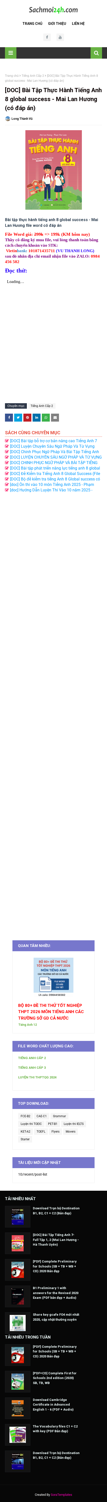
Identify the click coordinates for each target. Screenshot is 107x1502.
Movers (70, 1131)
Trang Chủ (32, 24)
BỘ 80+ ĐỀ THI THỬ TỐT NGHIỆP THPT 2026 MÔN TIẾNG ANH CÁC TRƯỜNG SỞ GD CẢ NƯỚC (51, 1012)
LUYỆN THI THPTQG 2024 (37, 1077)
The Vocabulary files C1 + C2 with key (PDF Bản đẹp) (55, 1428)
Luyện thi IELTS (74, 1124)
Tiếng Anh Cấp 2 (33, 76)
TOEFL (41, 1131)
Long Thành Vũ (22, 118)
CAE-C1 (42, 1116)
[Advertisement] (53, 714)
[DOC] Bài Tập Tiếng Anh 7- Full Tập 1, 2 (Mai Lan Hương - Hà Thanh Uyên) (56, 1239)
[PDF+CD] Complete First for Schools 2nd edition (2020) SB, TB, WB (55, 1378)
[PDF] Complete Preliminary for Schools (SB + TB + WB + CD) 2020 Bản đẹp (55, 1266)
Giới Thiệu (57, 24)
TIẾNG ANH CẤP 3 (32, 1067)
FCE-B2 (25, 1116)
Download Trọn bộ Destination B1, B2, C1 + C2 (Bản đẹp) (56, 1210)
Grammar (59, 1116)
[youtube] (60, 37)
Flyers (55, 1131)
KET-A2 (25, 1131)
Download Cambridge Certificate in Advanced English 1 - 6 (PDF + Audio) (53, 1404)
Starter (25, 1139)
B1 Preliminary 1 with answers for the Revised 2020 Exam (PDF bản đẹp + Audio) (55, 1293)
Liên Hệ (78, 24)
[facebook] (47, 37)
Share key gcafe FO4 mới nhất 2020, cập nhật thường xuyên (56, 1317)
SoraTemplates (61, 1495)
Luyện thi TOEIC (31, 1124)
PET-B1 (52, 1124)
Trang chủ (12, 76)
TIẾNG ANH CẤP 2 (32, 1058)
